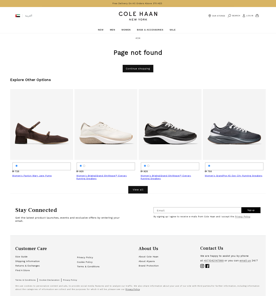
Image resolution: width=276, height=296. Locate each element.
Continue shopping (138, 68)
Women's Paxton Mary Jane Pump (32, 175)
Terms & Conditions (88, 266)
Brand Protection (149, 265)
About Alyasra (147, 261)
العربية (28, 15)
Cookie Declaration (49, 280)
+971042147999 (214, 260)
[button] (17, 15)
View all (138, 189)
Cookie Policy (85, 262)
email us (245, 260)
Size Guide (21, 256)
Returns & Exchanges (27, 265)
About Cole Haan (148, 256)
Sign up (250, 210)
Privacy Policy (242, 216)
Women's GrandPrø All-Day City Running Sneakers (233, 175)
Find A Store (22, 270)
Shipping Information (27, 261)
